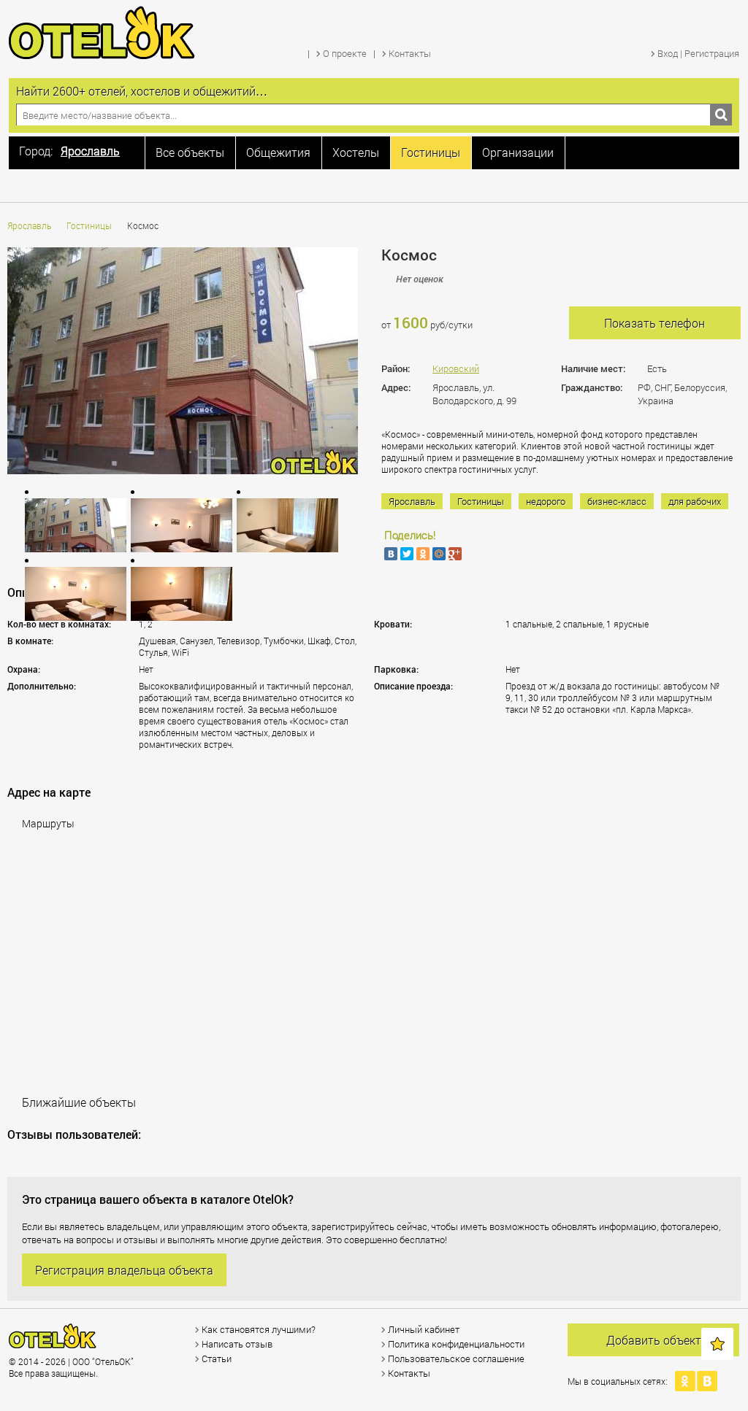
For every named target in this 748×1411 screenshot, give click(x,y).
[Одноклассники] (423, 553)
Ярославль (29, 225)
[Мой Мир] (439, 553)
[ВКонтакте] (390, 553)
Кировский (455, 368)
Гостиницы (89, 225)
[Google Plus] (455, 553)
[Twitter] (406, 553)
